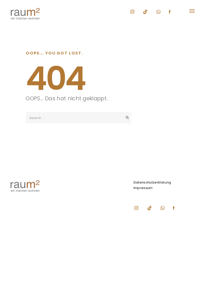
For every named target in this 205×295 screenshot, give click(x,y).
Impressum (143, 188)
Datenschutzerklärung (152, 182)
